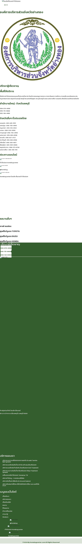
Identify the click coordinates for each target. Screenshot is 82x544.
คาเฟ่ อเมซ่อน (5, 226)
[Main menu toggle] (6, 5)
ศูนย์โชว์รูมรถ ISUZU (9, 236)
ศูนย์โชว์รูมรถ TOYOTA (10, 231)
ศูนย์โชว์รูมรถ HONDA (9, 241)
